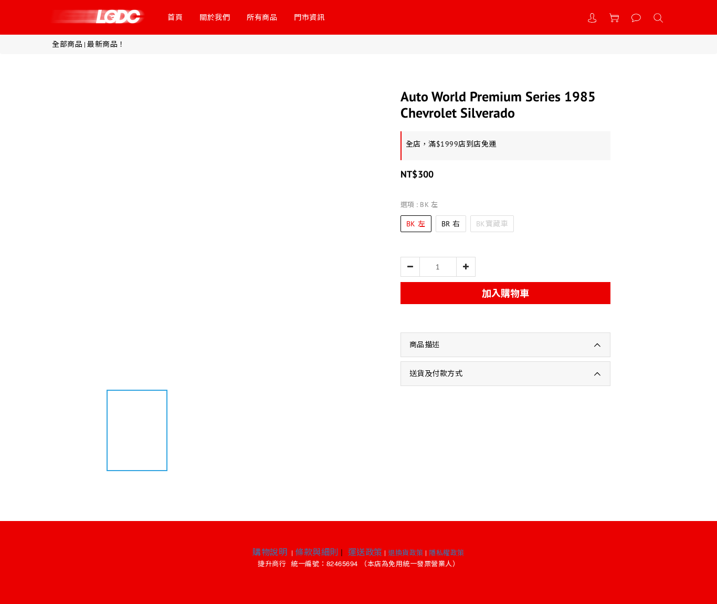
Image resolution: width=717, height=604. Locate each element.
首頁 (175, 17)
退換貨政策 (406, 552)
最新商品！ (106, 44)
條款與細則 (317, 552)
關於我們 (214, 17)
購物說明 (269, 552)
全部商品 (67, 44)
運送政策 (365, 552)
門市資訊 (309, 17)
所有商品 (262, 17)
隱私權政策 (447, 552)
